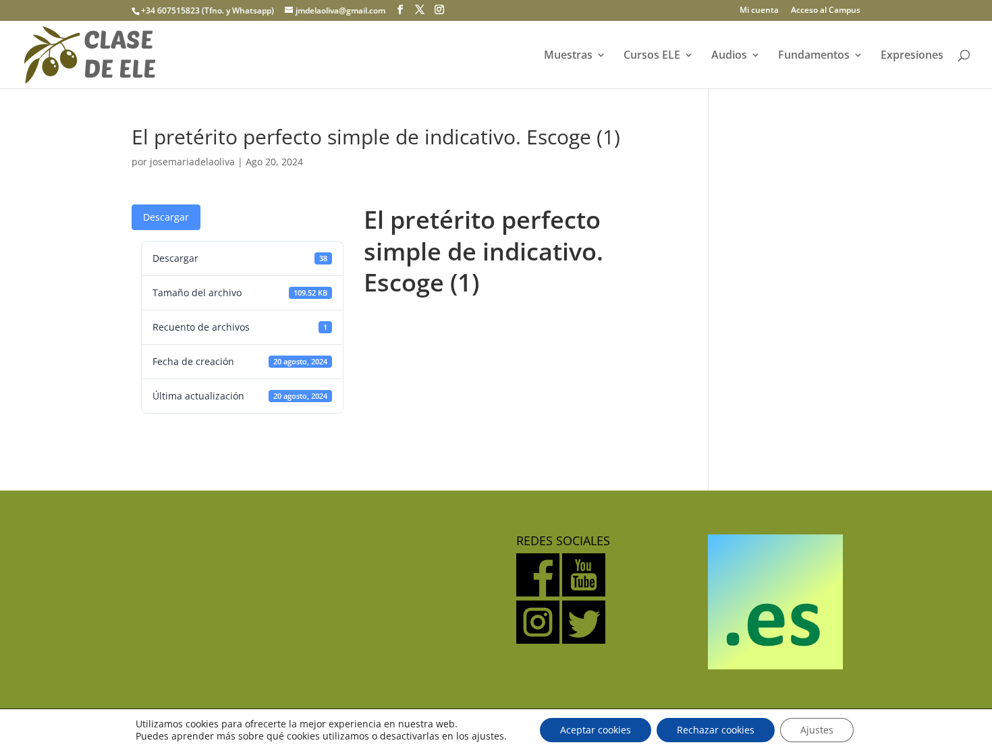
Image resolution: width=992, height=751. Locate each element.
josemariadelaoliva (192, 161)
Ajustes (816, 729)
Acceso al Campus (825, 11)
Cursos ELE (652, 56)
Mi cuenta (759, 11)
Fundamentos (814, 56)
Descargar (166, 217)
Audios (729, 56)
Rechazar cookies (715, 729)
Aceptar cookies (595, 729)
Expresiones (912, 56)
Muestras (568, 56)
